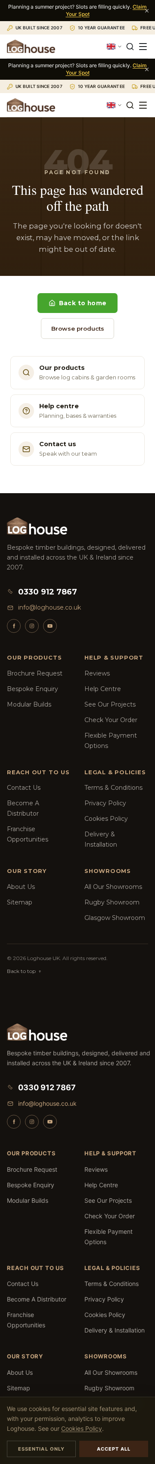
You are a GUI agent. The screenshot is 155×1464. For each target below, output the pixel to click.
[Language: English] (114, 47)
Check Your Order (110, 720)
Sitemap (19, 902)
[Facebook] (14, 626)
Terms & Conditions (113, 787)
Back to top (24, 971)
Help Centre (102, 689)
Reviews (97, 673)
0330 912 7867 (47, 592)
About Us (21, 887)
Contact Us (23, 787)
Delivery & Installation (114, 1330)
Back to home (83, 303)
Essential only (41, 1449)
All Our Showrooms (113, 887)
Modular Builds (29, 704)
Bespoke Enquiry (32, 689)
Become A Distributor (36, 1299)
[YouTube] (50, 626)
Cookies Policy (106, 819)
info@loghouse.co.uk (49, 607)
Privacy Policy (105, 803)
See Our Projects (110, 704)
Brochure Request (34, 673)
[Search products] (130, 46)
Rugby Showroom (112, 902)
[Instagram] (32, 626)
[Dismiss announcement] (147, 11)
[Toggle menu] (143, 46)
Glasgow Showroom (114, 918)
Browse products (77, 328)
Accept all (114, 1449)
